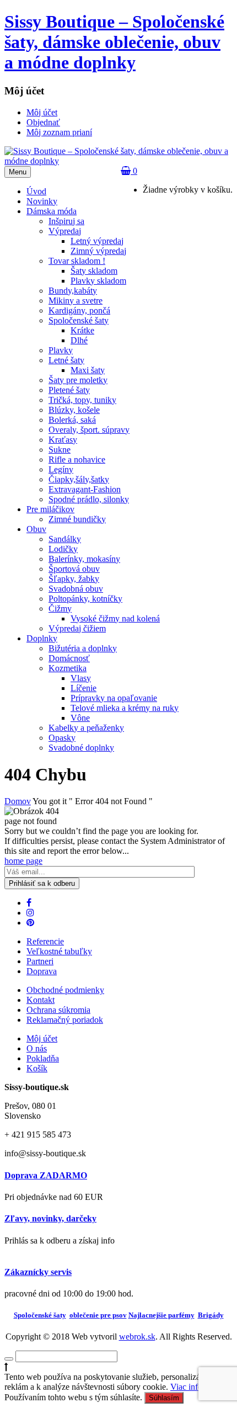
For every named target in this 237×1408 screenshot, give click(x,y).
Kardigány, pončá (79, 310)
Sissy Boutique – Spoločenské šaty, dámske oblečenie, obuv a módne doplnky (114, 42)
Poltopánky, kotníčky (85, 598)
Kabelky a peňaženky (86, 727)
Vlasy (81, 678)
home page (23, 860)
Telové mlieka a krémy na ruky (125, 708)
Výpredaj (65, 231)
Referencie (45, 941)
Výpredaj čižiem (77, 628)
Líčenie (83, 688)
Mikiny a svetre (76, 300)
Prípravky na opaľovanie (114, 698)
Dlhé (79, 340)
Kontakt (40, 1000)
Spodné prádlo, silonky (89, 499)
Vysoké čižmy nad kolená (115, 618)
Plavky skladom (98, 280)
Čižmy (60, 608)
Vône (80, 717)
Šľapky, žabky (74, 578)
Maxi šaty (88, 370)
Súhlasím (164, 1398)
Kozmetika (68, 668)
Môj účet (41, 1038)
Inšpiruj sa (66, 221)
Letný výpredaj (97, 241)
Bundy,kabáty (73, 290)
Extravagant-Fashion (85, 489)
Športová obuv (74, 568)
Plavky (61, 350)
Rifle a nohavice (77, 459)
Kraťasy (63, 439)
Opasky (62, 737)
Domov (17, 801)
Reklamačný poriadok (64, 1019)
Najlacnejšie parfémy (161, 1315)
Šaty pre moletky (78, 380)
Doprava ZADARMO (45, 1175)
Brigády (211, 1315)
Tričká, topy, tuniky (82, 400)
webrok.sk (137, 1336)
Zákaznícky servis (38, 1272)
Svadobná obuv (76, 588)
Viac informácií (197, 1386)
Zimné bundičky (77, 519)
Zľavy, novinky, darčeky (50, 1218)
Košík (36, 1068)
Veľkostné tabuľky (59, 951)
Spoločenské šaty (79, 320)
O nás (36, 1048)
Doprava (41, 971)
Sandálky (65, 539)
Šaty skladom (94, 270)
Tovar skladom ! (77, 260)
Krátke (82, 330)
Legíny (61, 469)
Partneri (39, 961)
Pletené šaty (69, 390)
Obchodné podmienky (65, 990)
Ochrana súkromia (58, 1009)
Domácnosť (69, 658)
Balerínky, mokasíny (84, 559)
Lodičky (63, 549)
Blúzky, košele (74, 410)
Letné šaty (66, 360)
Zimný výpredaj (98, 251)
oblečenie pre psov (98, 1315)
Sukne (60, 449)
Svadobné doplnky (81, 747)
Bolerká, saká (72, 419)
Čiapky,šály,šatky (79, 479)
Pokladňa (42, 1058)
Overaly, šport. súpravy (89, 429)
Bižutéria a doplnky (83, 648)
